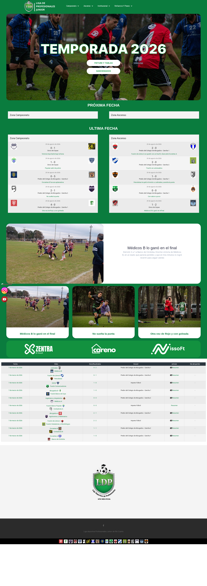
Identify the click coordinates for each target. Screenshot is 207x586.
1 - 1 (95, 428)
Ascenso (87, 6)
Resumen (175, 367)
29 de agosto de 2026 (53, 144)
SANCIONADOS (103, 71)
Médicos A (58, 401)
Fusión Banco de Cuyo (58, 394)
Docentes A (54, 436)
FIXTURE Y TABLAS (103, 63)
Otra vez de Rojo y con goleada (53, 211)
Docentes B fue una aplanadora (53, 182)
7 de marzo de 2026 (15, 367)
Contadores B (58, 432)
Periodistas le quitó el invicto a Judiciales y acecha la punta (154, 182)
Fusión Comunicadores (58, 386)
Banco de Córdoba (58, 439)
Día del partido (195, 364)
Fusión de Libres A (54, 421)
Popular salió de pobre (53, 168)
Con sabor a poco (154, 196)
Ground (135, 364)
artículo (174, 364)
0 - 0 (95, 398)
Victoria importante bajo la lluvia (53, 154)
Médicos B (58, 371)
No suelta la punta (53, 196)
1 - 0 (95, 383)
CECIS (54, 383)
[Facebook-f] (103, 525)
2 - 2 (95, 420)
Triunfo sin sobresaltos (154, 168)
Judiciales (54, 368)
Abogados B (54, 391)
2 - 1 (95, 413)
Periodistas (58, 379)
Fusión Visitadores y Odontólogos (58, 424)
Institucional (102, 6)
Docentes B (54, 428)
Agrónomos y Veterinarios (58, 416)
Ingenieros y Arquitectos (54, 398)
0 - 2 (95, 367)
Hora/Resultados (95, 364)
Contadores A (58, 409)
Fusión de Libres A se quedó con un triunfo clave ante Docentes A (154, 154)
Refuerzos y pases (122, 6)
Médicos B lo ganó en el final (154, 211)
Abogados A (54, 413)
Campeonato (71, 6)
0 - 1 (95, 375)
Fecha (15, 364)
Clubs (56, 364)
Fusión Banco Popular (54, 406)
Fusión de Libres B (54, 375)
